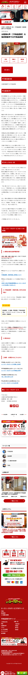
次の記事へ (22, 414)
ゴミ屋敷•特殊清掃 (11, 460)
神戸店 (16, 627)
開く (8, 70)
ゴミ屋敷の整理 (5, 615)
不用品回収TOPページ (8, 619)
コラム (2, 627)
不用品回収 (10, 451)
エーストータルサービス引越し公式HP (11, 364)
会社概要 (3, 633)
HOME (3, 27)
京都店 (16, 625)
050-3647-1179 (15, 571)
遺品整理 (9, 456)
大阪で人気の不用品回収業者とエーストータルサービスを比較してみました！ (13, 284)
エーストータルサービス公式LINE (9, 383)
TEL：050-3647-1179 (7, 376)
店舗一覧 (16, 621)
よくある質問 (4, 629)
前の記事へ (6, 414)
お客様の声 (3, 625)
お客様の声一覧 (9, 27)
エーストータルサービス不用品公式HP (11, 370)
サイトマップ (4, 631)
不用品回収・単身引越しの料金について (11, 275)
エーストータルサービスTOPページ (12, 608)
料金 (2, 623)
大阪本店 (17, 624)
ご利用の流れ (4, 622)
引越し (9, 465)
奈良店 (16, 629)
